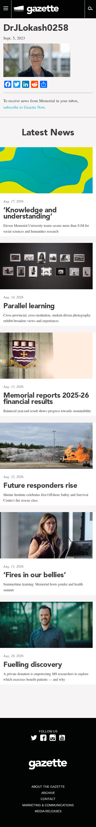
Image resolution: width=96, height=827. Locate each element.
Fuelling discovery (32, 664)
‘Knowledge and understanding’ (29, 213)
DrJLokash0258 (36, 28)
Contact (48, 799)
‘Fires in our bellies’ (34, 575)
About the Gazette (48, 786)
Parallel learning (29, 306)
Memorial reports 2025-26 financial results (46, 398)
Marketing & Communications (48, 805)
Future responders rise (40, 485)
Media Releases (48, 811)
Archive (48, 793)
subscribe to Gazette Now (24, 107)
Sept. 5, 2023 (14, 38)
